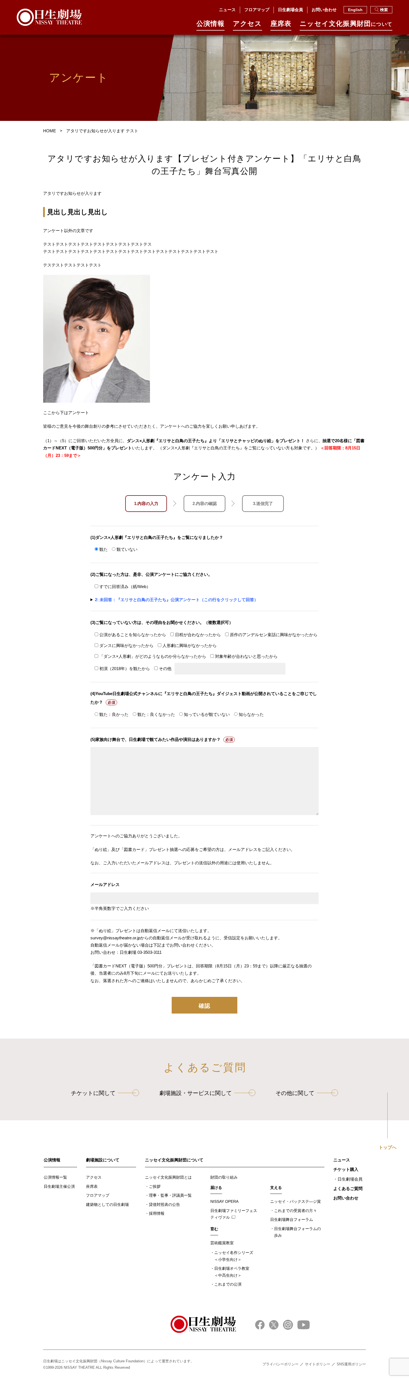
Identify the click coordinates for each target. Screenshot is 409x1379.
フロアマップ (256, 9)
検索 (384, 10)
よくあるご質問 (348, 1188)
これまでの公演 (228, 1284)
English (355, 10)
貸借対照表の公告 (164, 1204)
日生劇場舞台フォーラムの (297, 1232)
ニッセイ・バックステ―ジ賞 (295, 1201)
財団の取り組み (224, 1177)
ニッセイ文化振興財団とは (168, 1177)
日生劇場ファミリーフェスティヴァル (233, 1214)
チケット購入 (345, 1169)
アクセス (247, 23)
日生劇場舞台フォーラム (291, 1219)
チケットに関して (93, 1093)
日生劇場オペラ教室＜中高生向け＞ (231, 1272)
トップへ (387, 1147)
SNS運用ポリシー (351, 1364)
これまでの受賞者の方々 (295, 1210)
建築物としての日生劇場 (107, 1204)
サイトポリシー (317, 1364)
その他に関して (294, 1093)
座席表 (281, 23)
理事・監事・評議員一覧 (170, 1195)
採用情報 (156, 1213)
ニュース (227, 9)
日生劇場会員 (290, 9)
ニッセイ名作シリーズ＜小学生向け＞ (233, 1256)
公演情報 (210, 23)
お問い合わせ (324, 9)
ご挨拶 (155, 1186)
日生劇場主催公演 (59, 1186)
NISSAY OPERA (224, 1201)
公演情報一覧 (55, 1177)
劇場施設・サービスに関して (195, 1093)
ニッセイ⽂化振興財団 (346, 23)
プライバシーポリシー (280, 1364)
